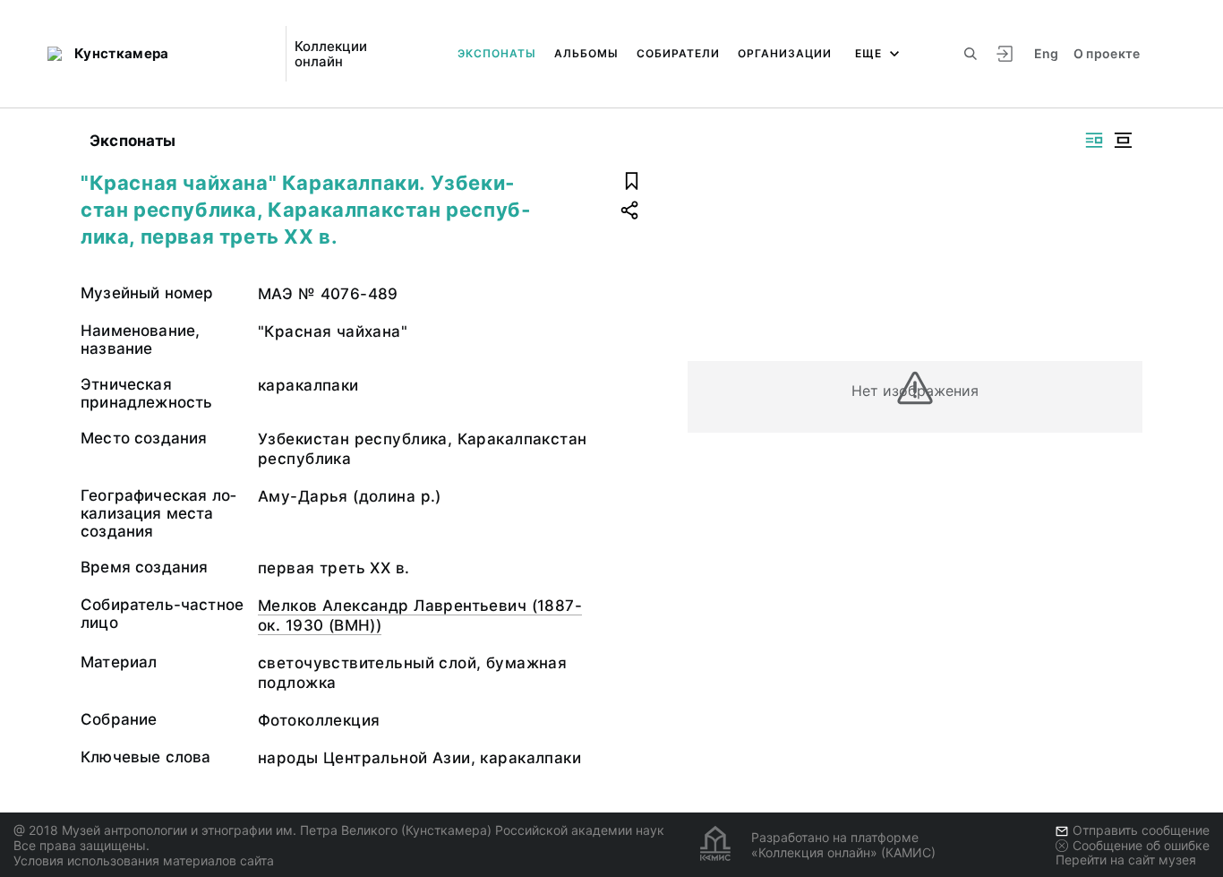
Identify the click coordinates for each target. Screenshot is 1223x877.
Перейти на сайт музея (1126, 859)
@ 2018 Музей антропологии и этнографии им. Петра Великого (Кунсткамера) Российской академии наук (338, 830)
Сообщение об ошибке (1141, 845)
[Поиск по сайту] (970, 53)
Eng (1046, 53)
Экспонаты (497, 53)
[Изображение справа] (1094, 140)
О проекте (1107, 53)
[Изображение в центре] (1122, 140)
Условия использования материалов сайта (143, 860)
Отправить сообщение (1141, 830)
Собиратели (678, 53)
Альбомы (586, 53)
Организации (785, 53)
